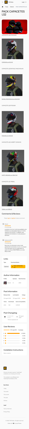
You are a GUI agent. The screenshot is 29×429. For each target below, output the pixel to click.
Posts (6, 6)
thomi (6, 224)
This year (6, 397)
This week (6, 391)
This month (6, 394)
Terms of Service (8, 408)
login (9, 218)
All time (5, 400)
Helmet (12, 6)
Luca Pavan (18, 423)
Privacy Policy (7, 411)
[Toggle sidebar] (2, 2)
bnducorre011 (8, 240)
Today (5, 388)
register (13, 218)
